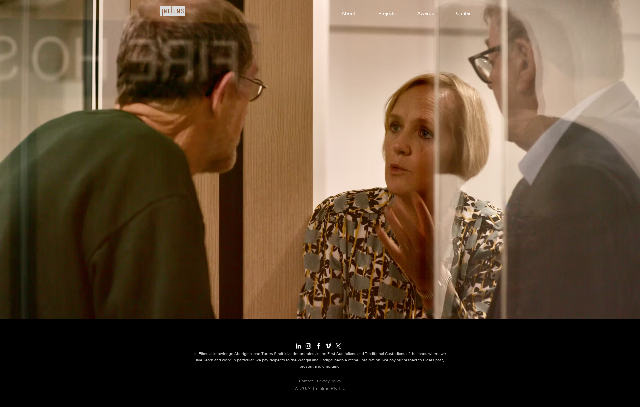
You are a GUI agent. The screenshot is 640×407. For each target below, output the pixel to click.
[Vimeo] (328, 346)
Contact (306, 381)
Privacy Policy (329, 381)
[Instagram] (308, 346)
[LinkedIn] (298, 346)
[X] (338, 346)
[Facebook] (318, 346)
